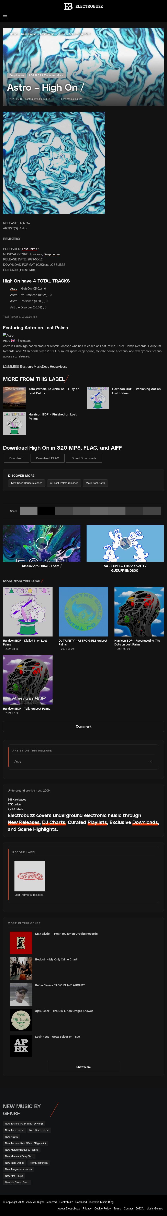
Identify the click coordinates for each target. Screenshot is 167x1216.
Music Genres (154, 1208)
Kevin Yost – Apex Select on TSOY (58, 1036)
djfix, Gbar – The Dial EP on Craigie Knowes (64, 1011)
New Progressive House (18, 1169)
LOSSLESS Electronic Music (46, 75)
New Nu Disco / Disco (17, 1182)
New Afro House (14, 1176)
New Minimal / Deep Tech (19, 1156)
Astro (61, 34)
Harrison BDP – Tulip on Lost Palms (26, 708)
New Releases (24, 822)
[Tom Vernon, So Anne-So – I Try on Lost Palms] (14, 398)
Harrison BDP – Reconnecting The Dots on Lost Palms (137, 642)
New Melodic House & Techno (21, 1149)
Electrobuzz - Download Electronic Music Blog (86, 1202)
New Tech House (14, 1130)
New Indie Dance (14, 1162)
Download (16, 458)
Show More (83, 1067)
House (63, 366)
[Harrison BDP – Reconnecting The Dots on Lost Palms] (139, 611)
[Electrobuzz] (83, 6)
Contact (128, 1208)
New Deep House (39, 1130)
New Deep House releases (26, 483)
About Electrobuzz (69, 1208)
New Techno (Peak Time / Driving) (24, 1123)
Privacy (87, 1208)
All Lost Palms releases (64, 483)
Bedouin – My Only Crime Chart (56, 959)
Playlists (97, 822)
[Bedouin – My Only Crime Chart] (21, 968)
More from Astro (95, 483)
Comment (83, 726)
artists (14, 804)
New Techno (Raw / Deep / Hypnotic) (25, 1143)
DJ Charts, (54, 822)
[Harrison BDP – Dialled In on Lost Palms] (28, 611)
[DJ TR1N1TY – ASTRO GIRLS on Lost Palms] (83, 611)
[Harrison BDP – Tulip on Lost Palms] (28, 680)
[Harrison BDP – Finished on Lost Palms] (14, 423)
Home (13, 34)
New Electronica (39, 1162)
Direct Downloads (84, 458)
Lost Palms (47, 34)
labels (15, 809)
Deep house (52, 254)
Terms (117, 1208)
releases (17, 799)
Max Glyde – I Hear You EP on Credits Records (66, 933)
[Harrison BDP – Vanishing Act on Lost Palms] (98, 398)
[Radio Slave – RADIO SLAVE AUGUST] (21, 994)
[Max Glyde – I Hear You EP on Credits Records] (21, 943)
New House (11, 1136)
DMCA (140, 1208)
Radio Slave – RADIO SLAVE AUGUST (60, 985)
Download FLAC (47, 458)
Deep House (28, 34)
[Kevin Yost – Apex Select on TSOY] (21, 1046)
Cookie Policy (102, 1208)
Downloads (145, 822)
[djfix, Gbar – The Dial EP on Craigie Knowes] (21, 1020)
